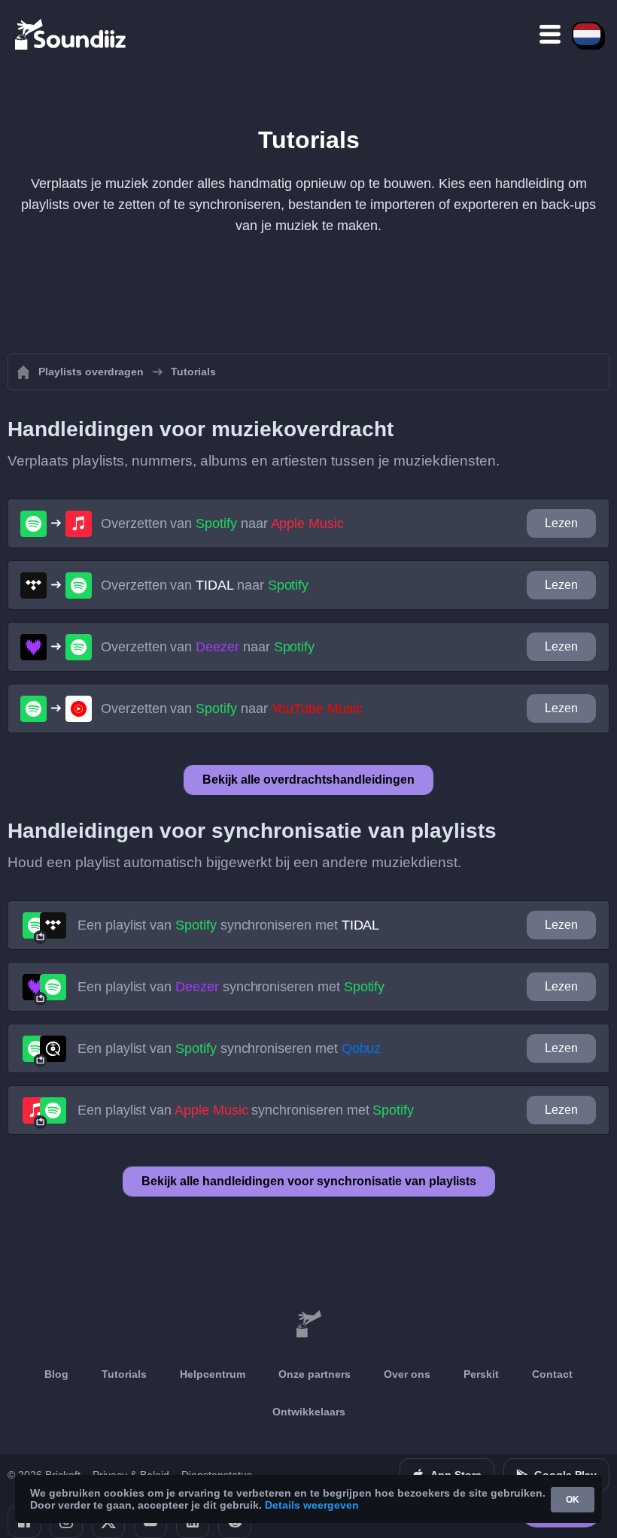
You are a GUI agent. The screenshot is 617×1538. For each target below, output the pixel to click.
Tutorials (124, 1374)
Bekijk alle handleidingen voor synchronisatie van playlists (308, 1181)
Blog (56, 1374)
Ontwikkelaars (308, 1412)
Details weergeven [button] (312, 1505)
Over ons (407, 1374)
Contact (552, 1374)
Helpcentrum (212, 1374)
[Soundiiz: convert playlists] (308, 1324)
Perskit (481, 1374)
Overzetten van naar (222, 523)
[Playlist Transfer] (71, 33)
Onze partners (314, 1374)
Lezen (561, 523)
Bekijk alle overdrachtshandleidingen (308, 779)
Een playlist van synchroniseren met (228, 925)
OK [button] (572, 1499)
